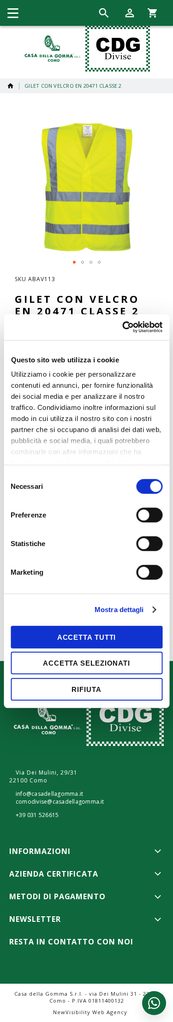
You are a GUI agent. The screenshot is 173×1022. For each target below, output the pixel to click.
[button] (74, 262)
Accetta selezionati (86, 663)
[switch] (149, 515)
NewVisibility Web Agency (90, 1012)
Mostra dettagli (119, 609)
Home (10, 86)
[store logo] (85, 48)
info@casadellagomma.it (49, 794)
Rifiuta (86, 689)
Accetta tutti (86, 637)
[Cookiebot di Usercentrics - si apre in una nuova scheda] (123, 327)
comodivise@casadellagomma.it (60, 802)
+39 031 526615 (37, 815)
